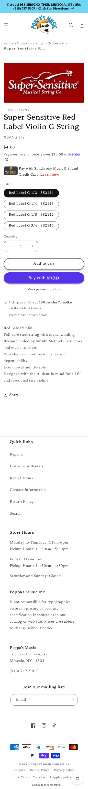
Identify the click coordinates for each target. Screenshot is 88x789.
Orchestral (56, 43)
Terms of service (33, 777)
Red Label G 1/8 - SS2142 (31, 215)
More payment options (44, 289)
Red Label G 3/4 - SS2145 (31, 226)
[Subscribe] (71, 700)
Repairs (16, 454)
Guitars (23, 43)
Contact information (46, 785)
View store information (28, 315)
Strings (39, 43)
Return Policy (22, 502)
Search (16, 514)
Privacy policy (64, 770)
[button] (6, 25)
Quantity (10, 236)
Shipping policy (61, 777)
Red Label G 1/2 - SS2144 (31, 193)
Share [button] (14, 395)
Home (8, 43)
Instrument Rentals (26, 466)
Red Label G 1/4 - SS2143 (31, 204)
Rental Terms (21, 478)
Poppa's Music (41, 764)
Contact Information (28, 490)
